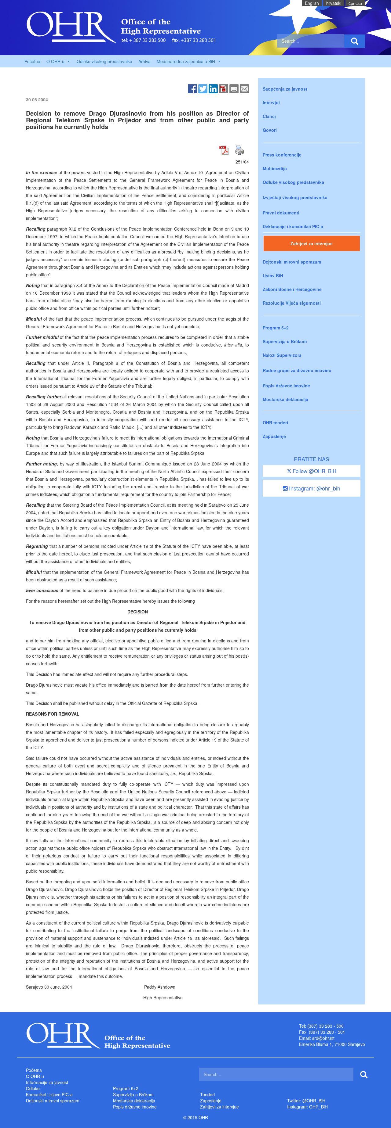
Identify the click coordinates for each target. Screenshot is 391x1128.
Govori (270, 130)
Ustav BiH (273, 275)
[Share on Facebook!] (192, 88)
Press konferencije (282, 155)
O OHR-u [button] (55, 61)
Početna (32, 61)
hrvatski (333, 3)
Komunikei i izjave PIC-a (49, 1094)
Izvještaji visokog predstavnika (295, 197)
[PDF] (223, 88)
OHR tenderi (275, 422)
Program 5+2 (276, 328)
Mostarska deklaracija (285, 399)
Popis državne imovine (286, 386)
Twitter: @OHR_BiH (306, 1100)
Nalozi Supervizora (282, 355)
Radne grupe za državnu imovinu (297, 370)
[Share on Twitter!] (202, 88)
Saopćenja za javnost (285, 89)
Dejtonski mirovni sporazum (292, 262)
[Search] (354, 41)
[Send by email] (244, 88)
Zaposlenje (274, 436)
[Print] (234, 88)
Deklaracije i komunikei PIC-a (293, 226)
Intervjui (271, 102)
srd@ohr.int (323, 1038)
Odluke (33, 1088)
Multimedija (275, 168)
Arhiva (144, 61)
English (312, 3)
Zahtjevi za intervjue (312, 243)
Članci (269, 116)
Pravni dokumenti (281, 213)
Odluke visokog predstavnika (104, 61)
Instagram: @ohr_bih (313, 488)
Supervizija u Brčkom (285, 341)
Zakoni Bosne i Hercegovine (292, 289)
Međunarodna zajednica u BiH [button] (186, 61)
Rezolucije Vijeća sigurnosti (292, 303)
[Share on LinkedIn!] (213, 88)
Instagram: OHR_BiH (307, 1107)
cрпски (355, 3)
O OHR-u (35, 1076)
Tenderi (207, 1094)
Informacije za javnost (47, 1082)
